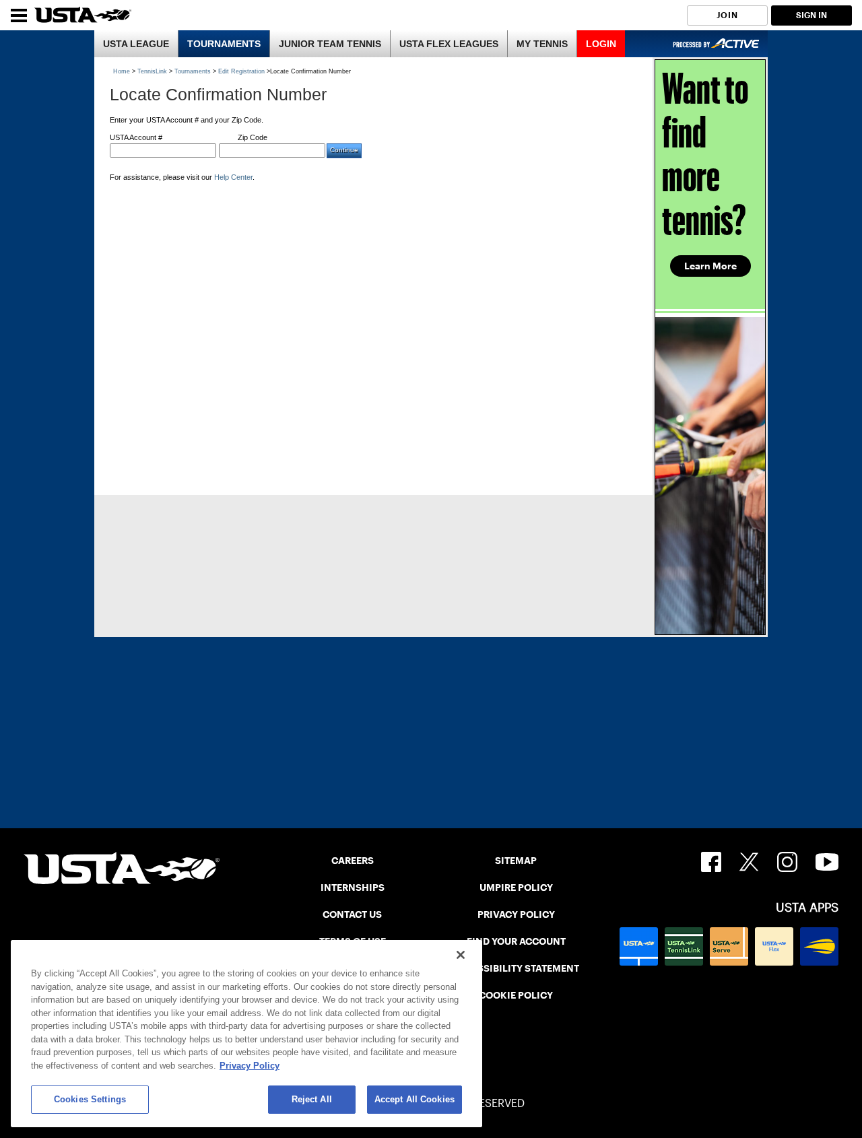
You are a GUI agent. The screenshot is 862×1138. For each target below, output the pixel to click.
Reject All (312, 1099)
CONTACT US (352, 914)
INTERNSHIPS (353, 887)
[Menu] (19, 15)
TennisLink (152, 71)
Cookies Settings (90, 1099)
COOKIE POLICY (516, 995)
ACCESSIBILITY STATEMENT (516, 968)
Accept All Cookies (414, 1099)
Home (121, 71)
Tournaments (192, 71)
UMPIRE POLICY (516, 887)
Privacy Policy (249, 1066)
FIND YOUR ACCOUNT (516, 941)
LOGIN (601, 43)
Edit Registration (241, 71)
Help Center (233, 177)
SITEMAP (516, 860)
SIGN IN (811, 15)
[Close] (460, 955)
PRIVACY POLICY (516, 914)
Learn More (710, 266)
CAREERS (352, 860)
